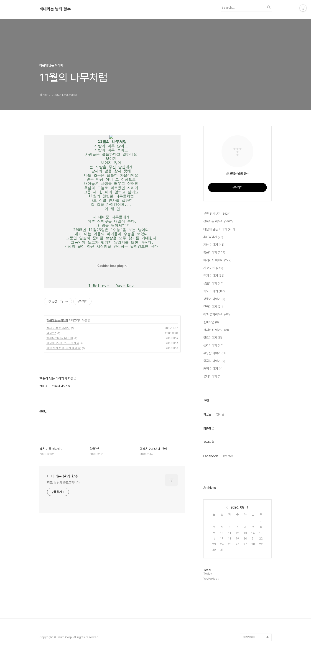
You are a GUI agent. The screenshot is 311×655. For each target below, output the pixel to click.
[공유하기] (61, 301)
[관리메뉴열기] (303, 8)
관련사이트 (249, 637)
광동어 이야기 (214, 299)
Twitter (227, 456)
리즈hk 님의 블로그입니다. (63, 482)
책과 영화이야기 (216, 314)
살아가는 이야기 (218, 221)
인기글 (220, 414)
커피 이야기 (212, 368)
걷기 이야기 (213, 275)
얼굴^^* (51, 333)
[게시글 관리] (67, 301)
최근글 (207, 414)
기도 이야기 (214, 291)
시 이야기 (213, 268)
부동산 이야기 (214, 353)
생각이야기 (213, 345)
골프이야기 (213, 283)
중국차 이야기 (214, 361)
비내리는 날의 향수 (55, 9)
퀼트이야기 (212, 337)
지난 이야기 (213, 245)
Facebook (210, 456)
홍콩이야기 (214, 252)
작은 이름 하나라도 (58, 328)
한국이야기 (213, 306)
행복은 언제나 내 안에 (59, 338)
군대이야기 (212, 376)
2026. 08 (237, 507)
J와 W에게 (213, 237)
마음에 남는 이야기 (57, 320)
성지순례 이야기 (216, 330)
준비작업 (211, 322)
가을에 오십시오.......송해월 (62, 343)
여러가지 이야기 (217, 260)
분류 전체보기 (216, 214)
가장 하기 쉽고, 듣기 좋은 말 (63, 348)
